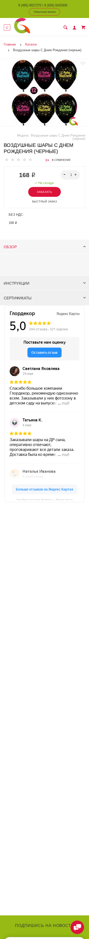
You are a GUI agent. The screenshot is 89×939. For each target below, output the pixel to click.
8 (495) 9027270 (29, 5)
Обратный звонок (45, 11)
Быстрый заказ (44, 201)
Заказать (44, 191)
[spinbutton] (70, 175)
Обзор (10, 247)
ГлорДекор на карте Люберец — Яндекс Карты (45, 499)
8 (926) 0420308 (55, 5)
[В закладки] (83, 63)
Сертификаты (17, 298)
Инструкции (16, 283)
